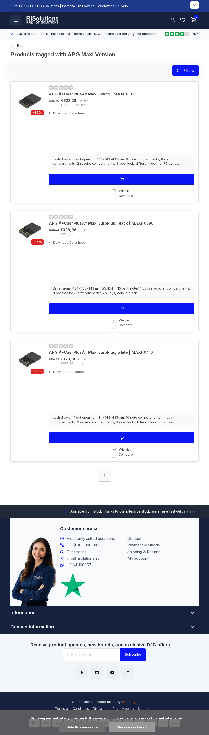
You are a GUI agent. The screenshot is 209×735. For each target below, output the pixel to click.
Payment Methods (143, 545)
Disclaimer (101, 709)
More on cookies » (132, 727)
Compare (126, 196)
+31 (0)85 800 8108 (84, 545)
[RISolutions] (42, 20)
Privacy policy (123, 709)
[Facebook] (81, 672)
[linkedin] (127, 672)
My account (137, 558)
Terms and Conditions (72, 709)
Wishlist (125, 191)
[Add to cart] (121, 179)
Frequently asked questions (91, 538)
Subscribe (133, 654)
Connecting (77, 551)
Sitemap (144, 709)
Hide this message (82, 727)
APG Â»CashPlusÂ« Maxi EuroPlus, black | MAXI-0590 (101, 223)
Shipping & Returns (143, 551)
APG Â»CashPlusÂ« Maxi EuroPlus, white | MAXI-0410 (101, 352)
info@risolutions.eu (83, 558)
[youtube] (112, 672)
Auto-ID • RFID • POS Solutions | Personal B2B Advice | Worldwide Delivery (69, 6)
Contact (134, 538)
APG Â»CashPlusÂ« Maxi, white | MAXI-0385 (92, 93)
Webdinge (129, 702)
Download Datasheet (68, 113)
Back (21, 45)
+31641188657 (79, 564)
